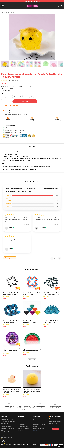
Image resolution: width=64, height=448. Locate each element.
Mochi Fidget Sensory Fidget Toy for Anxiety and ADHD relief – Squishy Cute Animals (32, 391)
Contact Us (36, 426)
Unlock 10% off (3, 441)
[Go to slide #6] (45, 64)
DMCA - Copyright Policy (23, 426)
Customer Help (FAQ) (38, 428)
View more (32, 359)
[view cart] (61, 6)
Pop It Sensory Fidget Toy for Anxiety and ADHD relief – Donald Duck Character (12, 350)
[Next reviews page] (59, 258)
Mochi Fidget (10, 12)
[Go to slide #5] (37, 64)
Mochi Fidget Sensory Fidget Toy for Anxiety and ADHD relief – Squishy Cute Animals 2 (12, 391)
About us (20, 419)
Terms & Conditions (22, 422)
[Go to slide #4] (29, 64)
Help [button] (61, 446)
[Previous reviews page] (51, 258)
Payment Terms (37, 422)
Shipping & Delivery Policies (39, 419)
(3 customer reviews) (13, 80)
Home (3, 12)
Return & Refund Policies (39, 424)
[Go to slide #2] (13, 64)
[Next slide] (60, 37)
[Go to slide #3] (21, 64)
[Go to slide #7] (53, 64)
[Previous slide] (3, 37)
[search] (59, 6)
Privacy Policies (21, 424)
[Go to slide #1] (5, 64)
